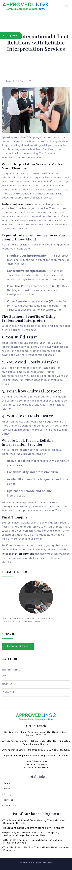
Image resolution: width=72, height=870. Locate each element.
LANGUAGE (8, 692)
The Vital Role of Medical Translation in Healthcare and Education (36, 849)
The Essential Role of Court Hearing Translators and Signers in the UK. (34, 822)
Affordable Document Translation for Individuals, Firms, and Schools (32, 841)
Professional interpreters (17, 204)
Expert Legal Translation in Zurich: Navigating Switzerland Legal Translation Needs (31, 834)
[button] (66, 7)
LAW (4, 676)
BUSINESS (7, 684)
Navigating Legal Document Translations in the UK (33, 827)
